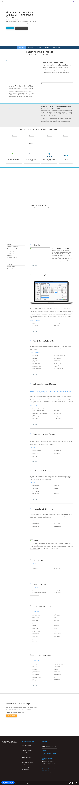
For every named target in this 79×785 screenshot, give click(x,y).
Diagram (51, 1)
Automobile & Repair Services (27, 762)
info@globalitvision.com (50, 745)
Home (29, 1)
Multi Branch (39, 47)
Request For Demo (56, 47)
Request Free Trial (21, 28)
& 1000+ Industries (25, 769)
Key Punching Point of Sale (12, 246)
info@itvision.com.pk (49, 761)
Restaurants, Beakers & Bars (31, 160)
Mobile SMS (9, 262)
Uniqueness (30, 47)
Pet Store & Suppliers (26, 759)
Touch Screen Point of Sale (12, 248)
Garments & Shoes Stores (26, 757)
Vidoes (47, 1)
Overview (9, 244)
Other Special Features (11, 268)
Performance (21, 47)
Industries (38, 1)
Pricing (54, 1)
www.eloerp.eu (49, 772)
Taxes (8, 259)
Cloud (43, 1)
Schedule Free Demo (67, 1)
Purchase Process (10, 253)
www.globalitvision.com (51, 746)
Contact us (59, 1)
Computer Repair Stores (26, 747)
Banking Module (10, 264)
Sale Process (9, 255)
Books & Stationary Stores (26, 767)
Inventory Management (11, 251)
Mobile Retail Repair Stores (27, 750)
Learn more (34, 265)
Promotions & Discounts (12, 257)
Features (33, 1)
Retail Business (24, 743)
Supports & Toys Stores (26, 764)
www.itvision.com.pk (50, 763)
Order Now (10, 28)
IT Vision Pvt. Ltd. (32, 783)
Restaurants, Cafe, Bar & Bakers (28, 755)
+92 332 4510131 (11, 715)
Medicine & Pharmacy (26, 752)
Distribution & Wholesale (26, 745)
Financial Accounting (11, 266)
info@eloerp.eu (48, 773)
